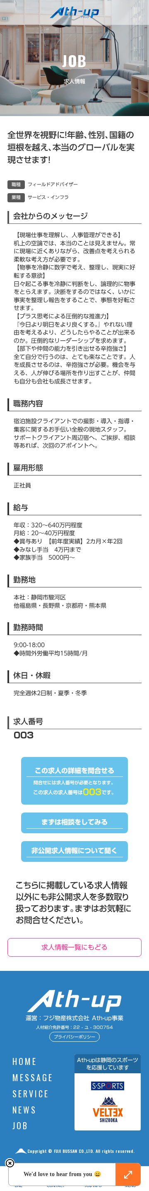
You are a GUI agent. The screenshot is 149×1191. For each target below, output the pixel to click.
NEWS (24, 1111)
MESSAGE (32, 1078)
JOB (20, 1126)
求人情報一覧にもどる (74, 947)
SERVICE (30, 1094)
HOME (24, 1062)
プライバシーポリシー (74, 1037)
